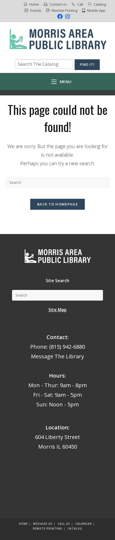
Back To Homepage (57, 204)
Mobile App (96, 10)
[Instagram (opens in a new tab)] (67, 16)
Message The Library (57, 356)
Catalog (100, 4)
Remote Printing (64, 10)
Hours (57, 375)
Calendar (83, 524)
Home (34, 4)
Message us (42, 524)
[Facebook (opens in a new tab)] (60, 16)
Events (35, 10)
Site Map (57, 310)
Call (80, 4)
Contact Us (58, 4)
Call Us (64, 524)
